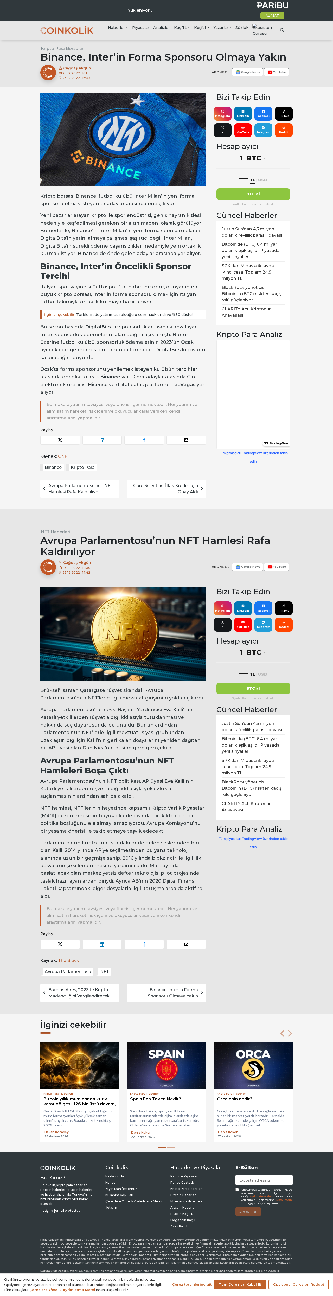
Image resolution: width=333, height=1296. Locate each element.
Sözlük (241, 27)
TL (252, 179)
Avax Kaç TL (180, 1226)
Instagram (222, 116)
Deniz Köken (54, 1133)
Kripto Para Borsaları (63, 48)
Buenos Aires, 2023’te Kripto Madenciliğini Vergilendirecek (79, 993)
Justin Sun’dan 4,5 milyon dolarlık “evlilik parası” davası (252, 232)
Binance (53, 467)
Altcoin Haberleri (183, 1207)
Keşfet (200, 27)
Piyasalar (140, 27)
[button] (282, 1033)
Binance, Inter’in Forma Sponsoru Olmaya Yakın (173, 993)
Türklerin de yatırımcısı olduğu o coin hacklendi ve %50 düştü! (118, 314)
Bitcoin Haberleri (183, 1195)
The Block (68, 960)
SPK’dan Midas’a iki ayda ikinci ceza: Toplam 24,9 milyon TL (248, 272)
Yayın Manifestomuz (121, 1189)
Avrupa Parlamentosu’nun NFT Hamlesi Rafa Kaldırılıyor (80, 488)
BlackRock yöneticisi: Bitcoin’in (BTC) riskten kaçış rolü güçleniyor (251, 293)
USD (262, 179)
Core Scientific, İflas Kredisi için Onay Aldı (165, 488)
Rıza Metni (284, 1200)
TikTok (284, 116)
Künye (110, 1182)
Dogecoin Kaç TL (184, 1220)
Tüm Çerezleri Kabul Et (240, 1284)
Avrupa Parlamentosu (68, 971)
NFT (104, 971)
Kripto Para (83, 467)
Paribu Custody (182, 1182)
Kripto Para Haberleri (186, 1189)
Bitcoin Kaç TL (181, 1214)
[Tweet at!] (60, 440)
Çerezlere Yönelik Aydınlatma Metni (133, 1201)
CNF (62, 456)
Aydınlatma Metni (262, 1196)
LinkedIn (243, 116)
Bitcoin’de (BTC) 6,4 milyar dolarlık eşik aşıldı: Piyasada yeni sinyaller (251, 250)
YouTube (243, 132)
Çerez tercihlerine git (192, 1284)
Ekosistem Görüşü (263, 30)
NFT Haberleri (55, 531)
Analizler (161, 27)
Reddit (284, 132)
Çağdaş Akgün (76, 68)
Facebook (263, 116)
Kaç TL (180, 27)
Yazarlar (221, 27)
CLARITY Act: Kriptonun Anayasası (247, 312)
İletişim (111, 1207)
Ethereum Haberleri (186, 1201)
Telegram (263, 132)
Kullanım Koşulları (119, 1195)
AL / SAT (272, 15)
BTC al (253, 194)
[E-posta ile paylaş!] (186, 440)
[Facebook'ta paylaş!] (144, 440)
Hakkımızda (114, 1176)
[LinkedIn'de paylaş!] (102, 440)
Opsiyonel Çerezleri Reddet (298, 1284)
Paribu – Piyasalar (184, 1176)
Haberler (116, 27)
